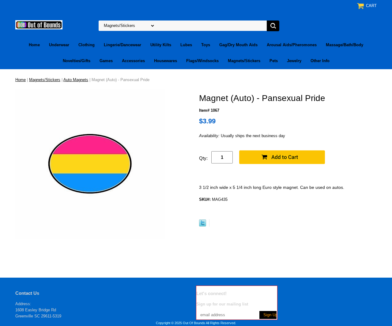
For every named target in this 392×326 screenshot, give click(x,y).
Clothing (86, 45)
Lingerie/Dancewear (122, 45)
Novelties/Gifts (76, 60)
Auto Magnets (75, 79)
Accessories (133, 60)
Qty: (203, 158)
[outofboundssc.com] (38, 24)
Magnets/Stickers (244, 60)
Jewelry (294, 60)
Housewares (165, 60)
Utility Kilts (160, 45)
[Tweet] (202, 225)
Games (106, 60)
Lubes (186, 45)
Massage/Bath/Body (344, 45)
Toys (205, 45)
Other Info (320, 60)
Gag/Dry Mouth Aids (238, 45)
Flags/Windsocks (202, 60)
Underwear (59, 45)
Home (34, 45)
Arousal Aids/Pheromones (292, 45)
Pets (274, 60)
